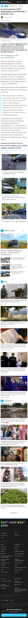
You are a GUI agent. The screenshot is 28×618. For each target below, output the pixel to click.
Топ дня (17, 572)
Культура (17, 535)
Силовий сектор (5, 563)
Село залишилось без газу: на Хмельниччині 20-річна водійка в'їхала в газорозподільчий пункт (13, 197)
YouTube (24, 145)
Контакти (3, 578)
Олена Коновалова (8, 17)
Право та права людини (5, 560)
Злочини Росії (4, 567)
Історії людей (18, 563)
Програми (3, 588)
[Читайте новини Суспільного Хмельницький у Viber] (9, 600)
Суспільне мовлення (6, 581)
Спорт (2, 537)
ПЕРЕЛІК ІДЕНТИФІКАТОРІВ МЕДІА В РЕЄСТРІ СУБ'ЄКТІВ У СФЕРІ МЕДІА (21, 590)
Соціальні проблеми (20, 567)
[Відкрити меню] (27, 2)
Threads (18, 148)
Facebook (11, 148)
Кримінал (3, 546)
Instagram (4, 148)
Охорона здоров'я (19, 553)
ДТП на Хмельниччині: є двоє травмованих (14, 221)
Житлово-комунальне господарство (7, 556)
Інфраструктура (19, 556)
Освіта (16, 549)
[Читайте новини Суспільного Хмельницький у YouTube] (7, 600)
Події (2, 544)
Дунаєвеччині (21, 44)
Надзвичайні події (20, 551)
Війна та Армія (18, 569)
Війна (16, 533)
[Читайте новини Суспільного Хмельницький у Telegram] (12, 600)
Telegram (14, 145)
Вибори (3, 551)
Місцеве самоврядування (19, 560)
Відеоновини (4, 572)
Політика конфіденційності (5, 585)
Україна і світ (4, 535)
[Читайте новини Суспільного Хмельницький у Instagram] (4, 600)
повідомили (9, 55)
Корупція (17, 544)
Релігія (16, 565)
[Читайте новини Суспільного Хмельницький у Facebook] (2, 600)
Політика (3, 565)
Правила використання (18, 581)
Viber (19, 145)
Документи (18, 584)
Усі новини (4, 533)
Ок (14, 615)
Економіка (4, 549)
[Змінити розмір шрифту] (26, 20)
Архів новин (18, 578)
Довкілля (3, 553)
